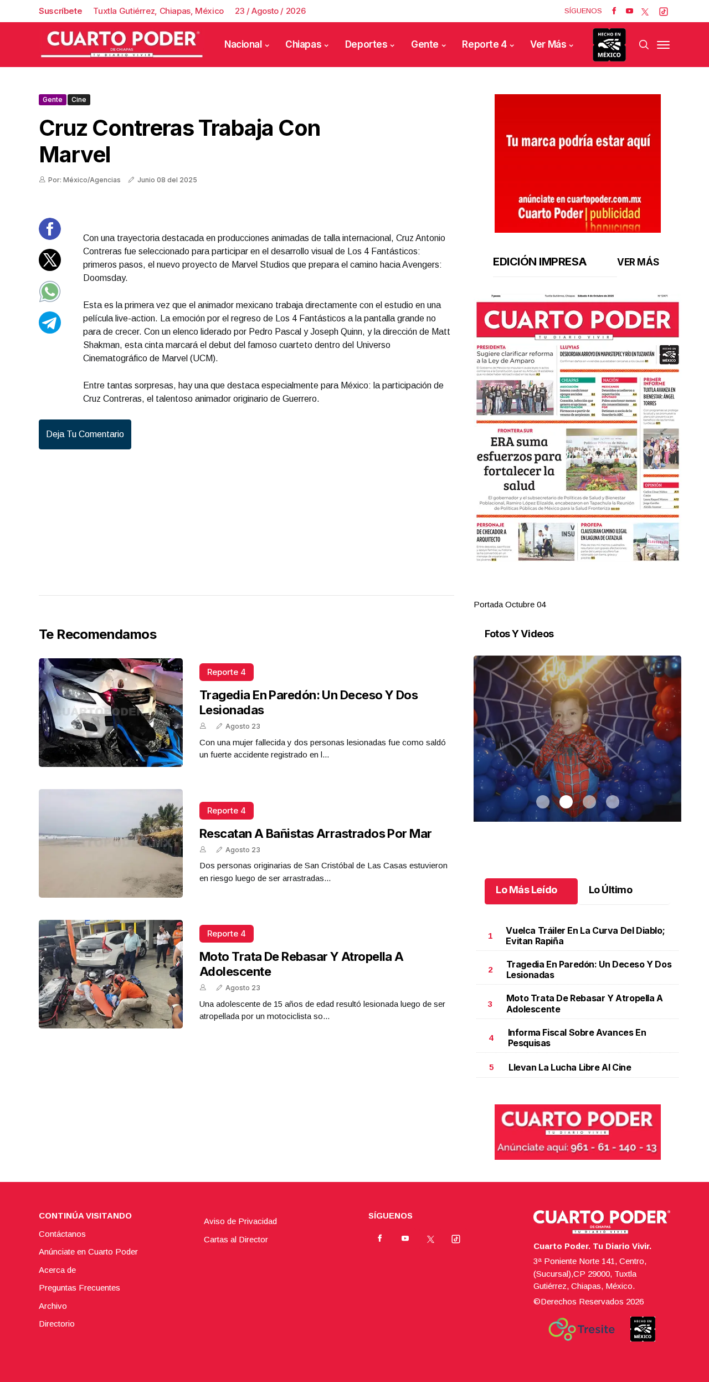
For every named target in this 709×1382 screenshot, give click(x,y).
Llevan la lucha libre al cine (569, 1067)
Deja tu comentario (85, 434)
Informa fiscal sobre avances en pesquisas (577, 1037)
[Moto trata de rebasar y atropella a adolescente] (111, 974)
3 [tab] (589, 591)
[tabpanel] (577, 452)
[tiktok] (663, 11)
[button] (577, 428)
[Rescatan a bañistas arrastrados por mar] (111, 843)
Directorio (57, 1323)
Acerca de (57, 1269)
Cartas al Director (236, 1239)
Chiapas (303, 44)
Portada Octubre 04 (510, 604)
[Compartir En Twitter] (50, 268)
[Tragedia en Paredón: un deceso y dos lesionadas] (111, 712)
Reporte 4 (484, 44)
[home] (122, 44)
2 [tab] (566, 591)
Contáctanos (62, 1233)
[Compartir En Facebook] (50, 237)
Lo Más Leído (526, 889)
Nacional (243, 44)
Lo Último (611, 889)
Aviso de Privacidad (240, 1221)
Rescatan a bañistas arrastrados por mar (315, 833)
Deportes (366, 44)
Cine (78, 99)
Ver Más (548, 44)
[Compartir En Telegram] (50, 330)
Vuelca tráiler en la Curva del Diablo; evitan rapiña (585, 935)
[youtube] (629, 11)
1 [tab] (542, 591)
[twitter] (645, 11)
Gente (425, 44)
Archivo (53, 1306)
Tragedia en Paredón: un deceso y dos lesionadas (589, 969)
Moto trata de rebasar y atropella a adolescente (584, 1003)
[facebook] (614, 11)
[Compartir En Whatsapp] (50, 299)
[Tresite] (581, 1329)
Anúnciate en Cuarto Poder (88, 1251)
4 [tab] (612, 591)
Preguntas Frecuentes (79, 1287)
